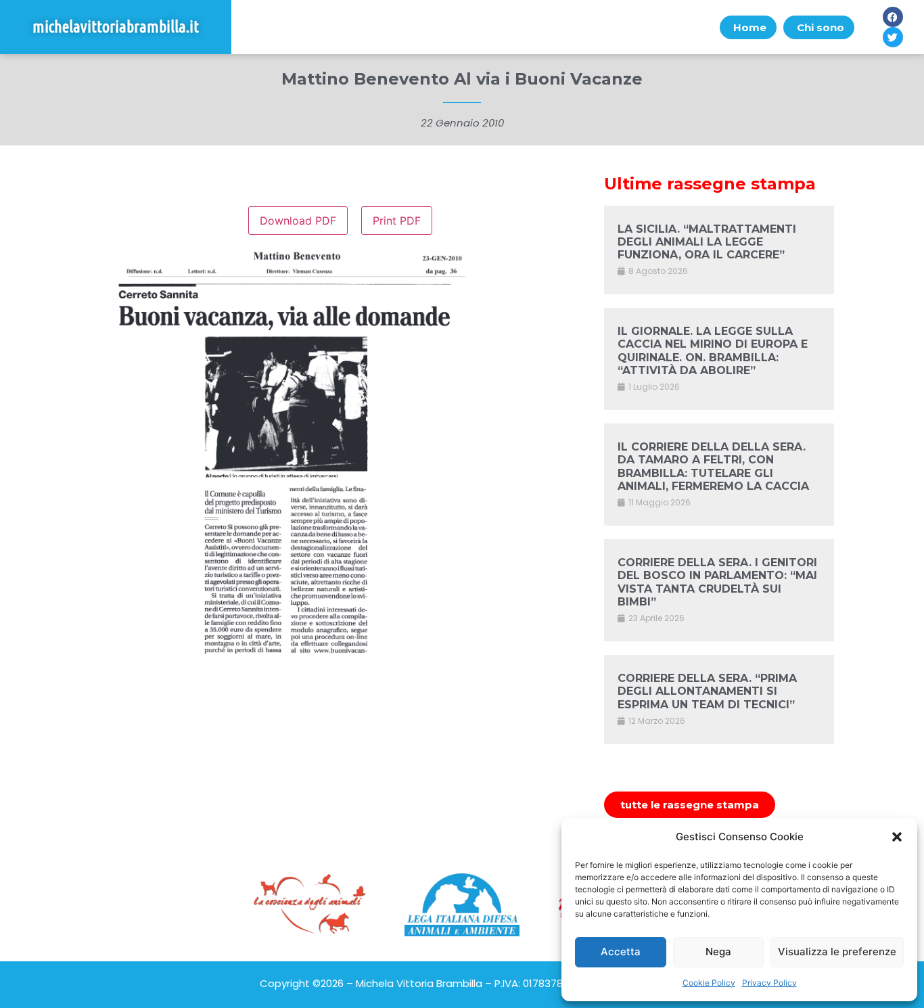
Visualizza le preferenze (837, 951)
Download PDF (298, 220)
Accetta (621, 951)
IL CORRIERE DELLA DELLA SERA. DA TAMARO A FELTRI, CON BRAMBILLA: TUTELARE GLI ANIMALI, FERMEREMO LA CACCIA (713, 466)
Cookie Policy (709, 983)
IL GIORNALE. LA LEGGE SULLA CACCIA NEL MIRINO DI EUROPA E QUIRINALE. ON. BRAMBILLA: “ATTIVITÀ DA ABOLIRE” (713, 351)
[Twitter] (893, 37)
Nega (718, 951)
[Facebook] (893, 17)
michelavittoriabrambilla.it (115, 27)
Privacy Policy (769, 983)
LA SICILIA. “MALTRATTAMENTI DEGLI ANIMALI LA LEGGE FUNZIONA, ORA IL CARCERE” (707, 242)
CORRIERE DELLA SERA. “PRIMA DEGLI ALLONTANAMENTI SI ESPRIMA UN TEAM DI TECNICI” (707, 691)
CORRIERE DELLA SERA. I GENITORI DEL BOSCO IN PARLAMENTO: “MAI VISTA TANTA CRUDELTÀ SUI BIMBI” (717, 582)
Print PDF (397, 220)
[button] (897, 837)
